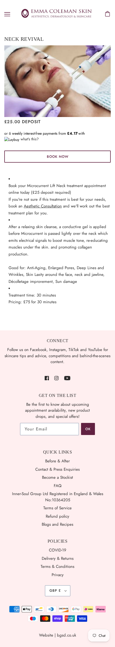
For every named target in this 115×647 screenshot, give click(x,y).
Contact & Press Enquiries (57, 469)
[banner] (56, 14)
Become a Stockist (57, 477)
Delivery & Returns (58, 558)
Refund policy (57, 516)
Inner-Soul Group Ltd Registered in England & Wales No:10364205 (57, 497)
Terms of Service (57, 508)
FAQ (58, 486)
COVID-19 (57, 550)
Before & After (57, 461)
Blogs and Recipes (57, 524)
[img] (47, 377)
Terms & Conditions (57, 566)
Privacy (58, 575)
